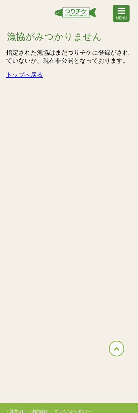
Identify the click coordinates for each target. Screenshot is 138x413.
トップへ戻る (24, 75)
